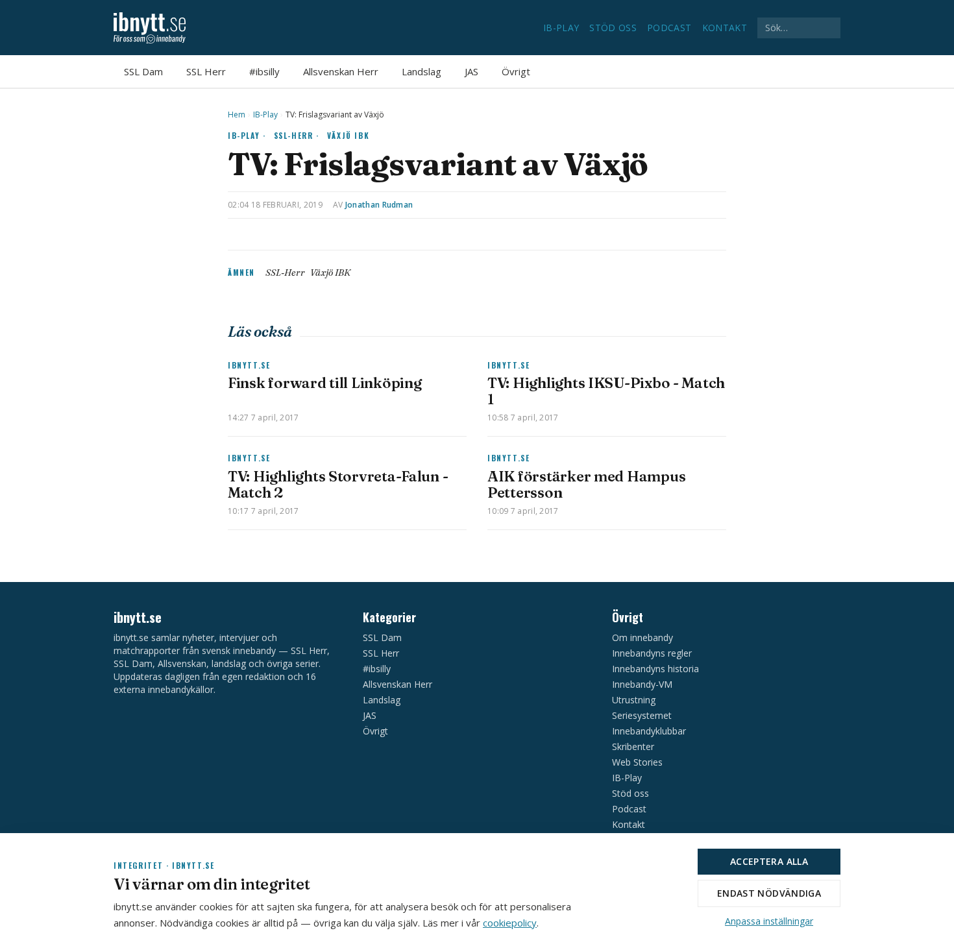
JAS (471, 71)
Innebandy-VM (642, 684)
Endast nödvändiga (769, 893)
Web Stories (637, 762)
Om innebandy (642, 637)
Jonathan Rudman (379, 204)
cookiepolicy (510, 922)
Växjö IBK (348, 135)
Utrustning (633, 700)
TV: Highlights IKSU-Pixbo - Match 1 (606, 391)
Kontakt (724, 27)
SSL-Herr (285, 272)
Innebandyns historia (655, 668)
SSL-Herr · (296, 135)
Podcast (669, 27)
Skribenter (633, 746)
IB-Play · (247, 135)
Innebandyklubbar (649, 731)
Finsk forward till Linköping (324, 383)
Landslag (421, 71)
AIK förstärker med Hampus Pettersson (586, 484)
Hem (236, 115)
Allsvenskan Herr (340, 71)
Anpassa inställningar (769, 921)
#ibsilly (264, 71)
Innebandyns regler (652, 653)
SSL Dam (143, 71)
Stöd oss (613, 27)
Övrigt (516, 71)
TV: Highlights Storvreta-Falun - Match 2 (338, 484)
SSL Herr (206, 71)
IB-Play (561, 27)
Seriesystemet (642, 715)
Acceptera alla (769, 861)
